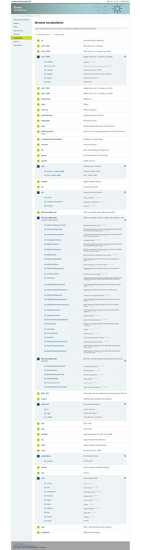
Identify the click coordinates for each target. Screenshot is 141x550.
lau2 (42, 429)
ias (42, 187)
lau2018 (44, 434)
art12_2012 (45, 46)
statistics (50, 508)
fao (42, 150)
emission (50, 496)
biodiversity (45, 99)
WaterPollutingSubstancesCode (57, 387)
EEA (22, 1)
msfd (43, 445)
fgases (43, 155)
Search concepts (59, 34)
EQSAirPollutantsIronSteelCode (57, 290)
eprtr (43, 126)
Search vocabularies (44, 34)
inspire (44, 399)
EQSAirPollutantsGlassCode (56, 284)
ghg (42, 166)
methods (49, 74)
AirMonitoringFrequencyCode (56, 225)
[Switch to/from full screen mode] (117, 1)
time (48, 512)
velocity (49, 516)
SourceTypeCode (52, 333)
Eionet (21, 15)
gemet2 (44, 161)
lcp (42, 440)
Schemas (16, 34)
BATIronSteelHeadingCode (55, 268)
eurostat (44, 144)
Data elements (18, 30)
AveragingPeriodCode (54, 240)
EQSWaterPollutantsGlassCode (57, 299)
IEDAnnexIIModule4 (49, 359)
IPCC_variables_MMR (53, 175)
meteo (49, 504)
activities (50, 62)
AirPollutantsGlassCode (54, 229)
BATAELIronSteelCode (54, 249)
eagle (48, 413)
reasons (49, 78)
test (42, 473)
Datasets (16, 23)
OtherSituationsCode (53, 310)
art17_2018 (45, 93)
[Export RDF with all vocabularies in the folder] (125, 57)
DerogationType (52, 370)
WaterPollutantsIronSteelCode (56, 351)
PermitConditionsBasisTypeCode (57, 319)
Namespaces (17, 45)
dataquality (45, 121)
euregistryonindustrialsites (51, 139)
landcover (45, 404)
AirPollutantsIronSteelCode (55, 234)
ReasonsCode (51, 324)
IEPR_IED (45, 393)
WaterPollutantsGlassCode (55, 345)
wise (43, 527)
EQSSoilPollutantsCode (54, 295)
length (49, 500)
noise (43, 450)
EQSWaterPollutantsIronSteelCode (58, 304)
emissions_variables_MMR (55, 171)
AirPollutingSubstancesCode (56, 366)
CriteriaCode (51, 278)
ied (42, 192)
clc (48, 409)
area (48, 487)
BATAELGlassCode (53, 244)
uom (43, 478)
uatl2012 (49, 417)
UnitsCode (50, 337)
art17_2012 (45, 88)
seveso (44, 467)
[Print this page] (114, 1)
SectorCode (50, 329)
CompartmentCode (53, 274)
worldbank (45, 532)
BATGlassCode (51, 255)
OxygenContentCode (53, 315)
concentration (51, 491)
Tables (15, 27)
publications (46, 456)
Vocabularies (18, 38)
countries (50, 70)
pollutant (50, 206)
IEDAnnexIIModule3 (49, 218)
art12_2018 (45, 51)
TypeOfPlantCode (52, 378)
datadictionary (46, 115)
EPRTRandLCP (47, 131)
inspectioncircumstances (55, 201)
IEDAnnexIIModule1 (49, 212)
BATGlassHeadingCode (54, 259)
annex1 (49, 197)
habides (44, 181)
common (44, 110)
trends (49, 82)
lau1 (42, 423)
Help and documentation (21, 20)
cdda (43, 104)
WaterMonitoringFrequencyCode (57, 341)
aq (42, 40)
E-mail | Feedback (19, 544)
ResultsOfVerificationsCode (55, 374)
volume (49, 521)
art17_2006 (45, 57)
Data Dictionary (29, 15)
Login (111, 1)
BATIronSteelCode (53, 264)
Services (16, 41)
